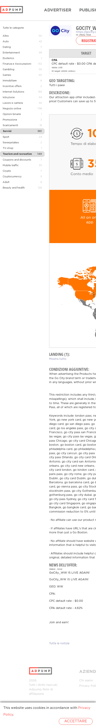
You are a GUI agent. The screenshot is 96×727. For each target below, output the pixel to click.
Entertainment (11, 53)
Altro (6, 36)
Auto (6, 41)
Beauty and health (14, 188)
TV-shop (8, 148)
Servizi (7, 131)
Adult (6, 182)
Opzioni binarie (12, 114)
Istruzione (9, 97)
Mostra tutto (57, 359)
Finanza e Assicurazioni (17, 64)
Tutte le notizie (59, 643)
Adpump (35, 689)
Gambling (8, 69)
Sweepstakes (11, 143)
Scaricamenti (10, 125)
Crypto (7, 171)
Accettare (75, 721)
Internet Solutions (13, 92)
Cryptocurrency (12, 177)
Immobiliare (10, 81)
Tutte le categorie (13, 28)
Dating (7, 47)
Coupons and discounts (17, 160)
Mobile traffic (11, 165)
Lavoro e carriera (13, 103)
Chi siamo (86, 680)
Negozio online (12, 109)
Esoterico (8, 58)
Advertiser (57, 10)
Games (7, 75)
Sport (6, 137)
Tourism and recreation (17, 154)
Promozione (10, 120)
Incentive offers (12, 86)
